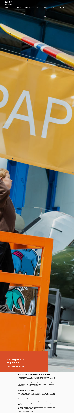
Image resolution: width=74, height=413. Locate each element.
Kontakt (53, 7)
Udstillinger (17, 7)
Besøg (6, 7)
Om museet (35, 7)
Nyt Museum (45, 7)
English (62, 7)
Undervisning (26, 7)
